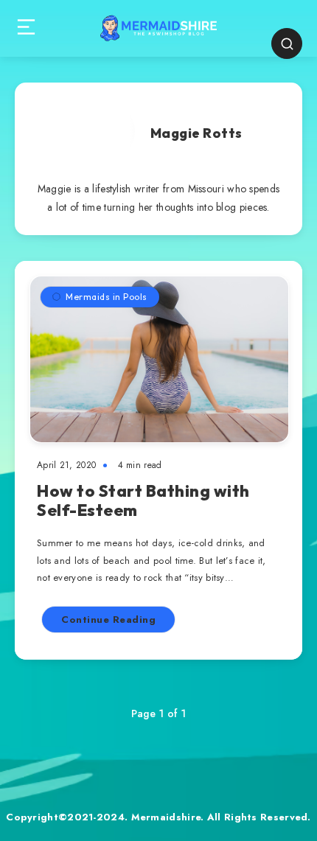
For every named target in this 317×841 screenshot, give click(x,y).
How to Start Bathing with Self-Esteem (143, 500)
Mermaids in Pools (106, 296)
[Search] (286, 43)
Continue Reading (108, 620)
